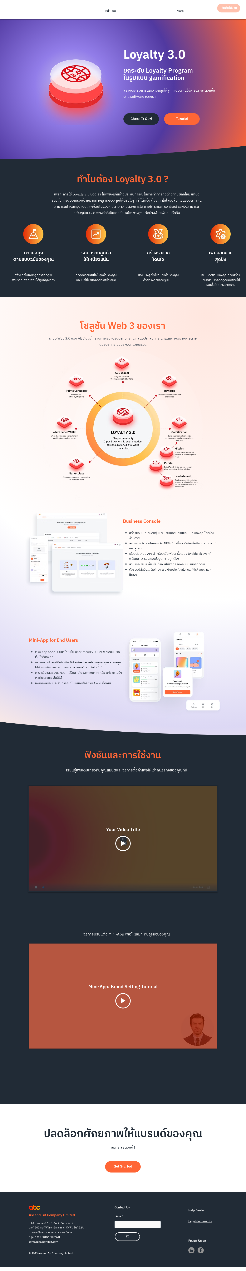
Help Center (196, 1210)
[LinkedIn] (191, 1250)
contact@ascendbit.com (43, 1242)
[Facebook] (201, 1250)
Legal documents (200, 1221)
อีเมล (118, 1216)
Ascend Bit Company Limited (52, 1215)
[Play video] (123, 843)
